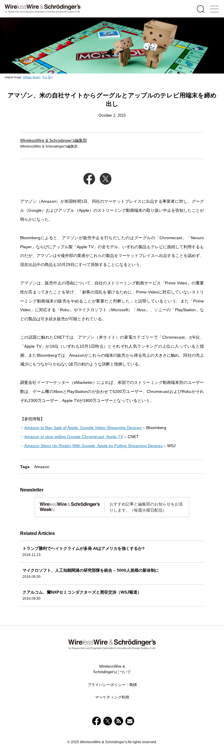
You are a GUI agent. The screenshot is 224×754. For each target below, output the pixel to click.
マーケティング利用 (112, 697)
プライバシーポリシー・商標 (112, 685)
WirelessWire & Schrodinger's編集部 (53, 140)
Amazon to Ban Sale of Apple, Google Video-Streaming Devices (82, 427)
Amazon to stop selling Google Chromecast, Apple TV (73, 436)
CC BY (47, 77)
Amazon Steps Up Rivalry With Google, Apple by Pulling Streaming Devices (93, 445)
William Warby (32, 77)
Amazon (41, 466)
